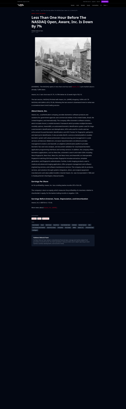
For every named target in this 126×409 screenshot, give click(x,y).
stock (77, 5)
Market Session (82, 225)
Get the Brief (105, 1)
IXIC (89, 225)
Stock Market (35, 225)
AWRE (74, 227)
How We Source (87, 1)
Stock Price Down (51, 227)
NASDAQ (74, 225)
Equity (88, 5)
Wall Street (48, 225)
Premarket (60, 227)
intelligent (34, 230)
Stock (42, 225)
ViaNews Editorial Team (37, 31)
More (105, 5)
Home (33, 10)
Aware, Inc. (76, 87)
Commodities (95, 5)
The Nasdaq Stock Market (38, 227)
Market (72, 5)
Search (98, 1)
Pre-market (43, 13)
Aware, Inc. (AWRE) (50, 208)
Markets (83, 5)
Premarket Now (89, 227)
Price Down (68, 227)
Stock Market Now (65, 225)
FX (101, 5)
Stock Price (56, 225)
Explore (94, 1)
